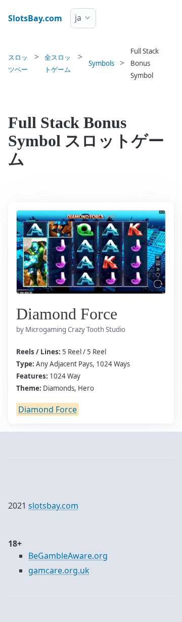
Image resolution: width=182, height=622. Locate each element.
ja (78, 17)
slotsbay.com (53, 505)
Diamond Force (47, 409)
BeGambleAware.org (68, 555)
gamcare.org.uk (58, 570)
